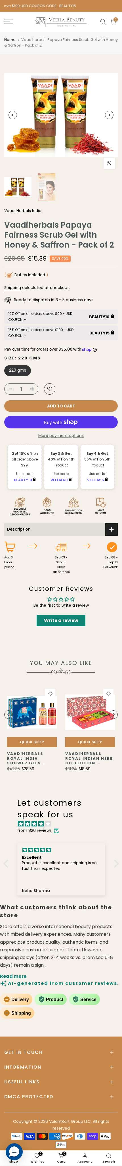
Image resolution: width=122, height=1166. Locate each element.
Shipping (12, 287)
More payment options (61, 435)
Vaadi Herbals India (22, 210)
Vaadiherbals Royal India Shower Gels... (26, 758)
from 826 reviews (34, 830)
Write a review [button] (61, 620)
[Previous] (13, 115)
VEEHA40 (60, 480)
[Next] (109, 115)
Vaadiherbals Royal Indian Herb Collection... (89, 758)
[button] (7, 864)
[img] (64, 824)
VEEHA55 (96, 480)
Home (10, 39)
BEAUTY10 (23, 480)
